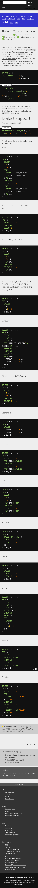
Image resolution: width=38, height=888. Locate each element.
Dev (19, 16)
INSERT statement (16, 56)
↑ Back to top (19, 784)
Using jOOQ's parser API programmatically (14, 761)
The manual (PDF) (10, 854)
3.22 (23, 16)
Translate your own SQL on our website (17, 730)
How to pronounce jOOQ (12, 869)
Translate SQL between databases (15, 865)
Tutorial (7, 847)
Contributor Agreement (12, 834)
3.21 (3, 19)
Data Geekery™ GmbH (21, 877)
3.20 (9, 19)
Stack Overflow (9, 799)
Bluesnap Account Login (12, 815)
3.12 (16, 23)
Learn (30, 2)
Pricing (30, 5)
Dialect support (16, 118)
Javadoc (7, 856)
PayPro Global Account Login (13, 813)
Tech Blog (8, 794)
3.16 (28, 19)
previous (28, 744)
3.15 (32, 19)
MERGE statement (9, 59)
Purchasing (8, 828)
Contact (7, 811)
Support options (10, 809)
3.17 (23, 19)
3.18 (18, 19)
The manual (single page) (12, 849)
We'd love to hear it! (9, 775)
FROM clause (16, 65)
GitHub (7, 796)
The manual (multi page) (12, 851)
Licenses (7, 826)
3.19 (13, 19)
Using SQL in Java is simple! (13, 858)
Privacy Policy (9, 830)
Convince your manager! (12, 860)
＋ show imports (6, 85)
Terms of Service (10, 832)
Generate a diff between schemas (15, 867)
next (34, 744)
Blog (3, 8)
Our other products (11, 862)
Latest (29, 16)
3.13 (11, 23)
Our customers (9, 792)
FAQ (6, 845)
